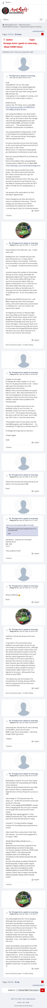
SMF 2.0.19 (14, 999)
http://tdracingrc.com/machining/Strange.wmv (23, 165)
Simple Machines (30, 999)
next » (42, 31)
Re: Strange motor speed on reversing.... (24, 243)
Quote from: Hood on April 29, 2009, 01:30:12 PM (19, 525)
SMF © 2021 (21, 999)
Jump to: (11, 990)
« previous (36, 31)
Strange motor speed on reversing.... (23, 76)
